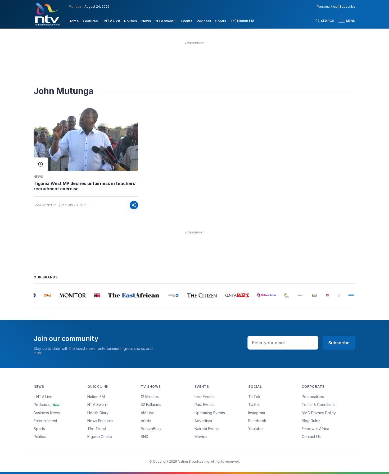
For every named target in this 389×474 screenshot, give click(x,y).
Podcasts (46, 404)
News (146, 21)
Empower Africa (315, 428)
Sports (220, 21)
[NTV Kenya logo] (47, 14)
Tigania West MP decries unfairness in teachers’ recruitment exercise (85, 186)
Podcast (204, 21)
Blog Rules (311, 420)
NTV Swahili (166, 21)
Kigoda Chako (99, 436)
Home (74, 21)
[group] (45, 295)
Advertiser (203, 420)
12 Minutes (150, 396)
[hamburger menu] (341, 21)
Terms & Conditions (319, 404)
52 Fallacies (151, 404)
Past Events (205, 404)
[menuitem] (74, 20)
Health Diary (97, 412)
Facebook (257, 420)
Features (90, 21)
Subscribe (347, 6)
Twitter (254, 404)
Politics (130, 21)
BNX (144, 436)
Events (186, 21)
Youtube (255, 428)
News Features (100, 420)
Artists (146, 420)
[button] (344, 21)
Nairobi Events (207, 428)
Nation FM (96, 396)
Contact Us (311, 436)
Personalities (327, 6)
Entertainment (45, 420)
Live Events (204, 396)
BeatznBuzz (151, 428)
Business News (47, 412)
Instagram (256, 412)
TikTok (254, 396)
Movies (201, 436)
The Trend (96, 428)
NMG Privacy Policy (319, 412)
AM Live (148, 412)
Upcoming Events (210, 412)
